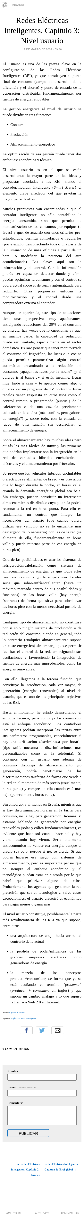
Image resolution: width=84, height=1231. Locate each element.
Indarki (18, 4)
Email (57, 1030)
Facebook (26, 1030)
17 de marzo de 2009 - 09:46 (42, 49)
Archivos (42, 1213)
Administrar (70, 1213)
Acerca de (14, 1213)
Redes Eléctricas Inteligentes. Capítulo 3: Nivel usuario (42, 30)
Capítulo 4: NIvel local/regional (23, 1018)
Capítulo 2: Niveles (17, 1012)
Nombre (12, 1071)
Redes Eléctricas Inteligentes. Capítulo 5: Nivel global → (62, 1167)
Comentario (15, 1103)
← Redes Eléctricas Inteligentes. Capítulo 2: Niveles (25, 1170)
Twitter (42, 1030)
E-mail (22, 1087)
